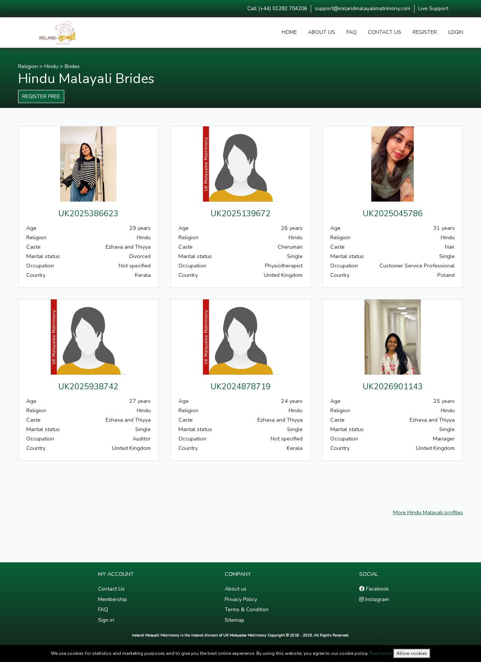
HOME (289, 32)
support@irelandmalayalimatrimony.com (362, 8)
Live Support (433, 8)
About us (236, 588)
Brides (72, 66)
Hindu (51, 66)
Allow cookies (411, 653)
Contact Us (111, 588)
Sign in (106, 620)
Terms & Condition (247, 609)
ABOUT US (321, 32)
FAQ (351, 32)
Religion (28, 66)
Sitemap (234, 620)
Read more (380, 653)
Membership (112, 599)
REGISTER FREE (41, 96)
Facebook (377, 588)
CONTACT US (384, 32)
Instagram (376, 599)
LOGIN (455, 32)
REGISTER (425, 32)
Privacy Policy (241, 599)
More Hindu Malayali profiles (428, 512)
